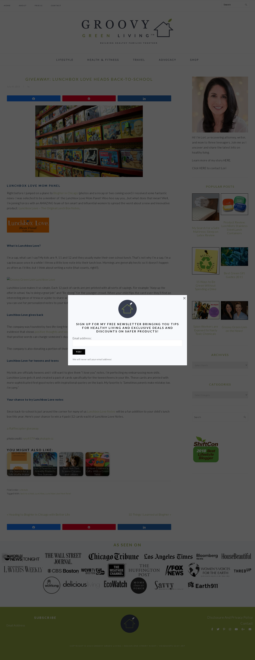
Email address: (82, 338)
